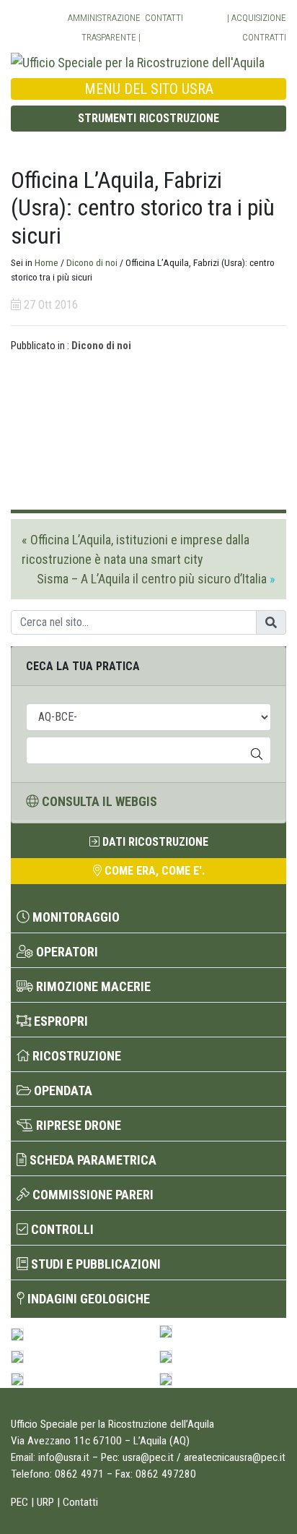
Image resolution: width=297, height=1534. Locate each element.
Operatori (65, 951)
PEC (19, 1502)
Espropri (59, 1021)
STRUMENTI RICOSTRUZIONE (148, 118)
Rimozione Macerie (92, 986)
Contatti (164, 17)
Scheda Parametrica (91, 1159)
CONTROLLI (61, 1229)
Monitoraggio (75, 917)
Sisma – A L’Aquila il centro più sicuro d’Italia (152, 578)
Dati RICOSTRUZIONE (153, 842)
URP (45, 1502)
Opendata (61, 1090)
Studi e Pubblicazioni (94, 1264)
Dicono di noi (92, 262)
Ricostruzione (75, 1055)
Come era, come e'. (153, 871)
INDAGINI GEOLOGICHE (87, 1298)
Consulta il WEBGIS (98, 801)
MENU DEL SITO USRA (148, 89)
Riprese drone (77, 1125)
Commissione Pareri (92, 1194)
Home (46, 262)
